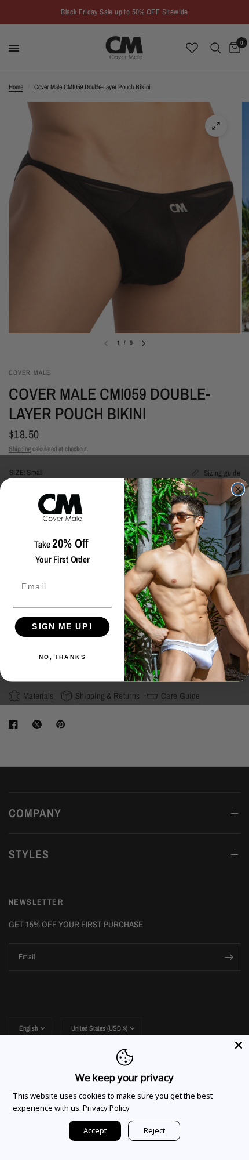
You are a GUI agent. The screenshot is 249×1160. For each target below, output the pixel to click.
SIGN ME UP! (62, 626)
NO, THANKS (62, 657)
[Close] (238, 1045)
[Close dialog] (238, 489)
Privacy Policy (106, 1108)
